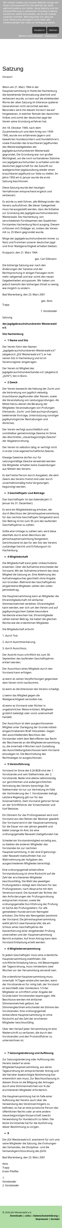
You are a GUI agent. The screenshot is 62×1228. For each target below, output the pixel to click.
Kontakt (55, 1219)
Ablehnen (53, 30)
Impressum (42, 1219)
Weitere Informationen (31, 35)
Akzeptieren (39, 30)
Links (28, 1215)
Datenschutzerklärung (45, 1215)
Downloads (16, 1215)
